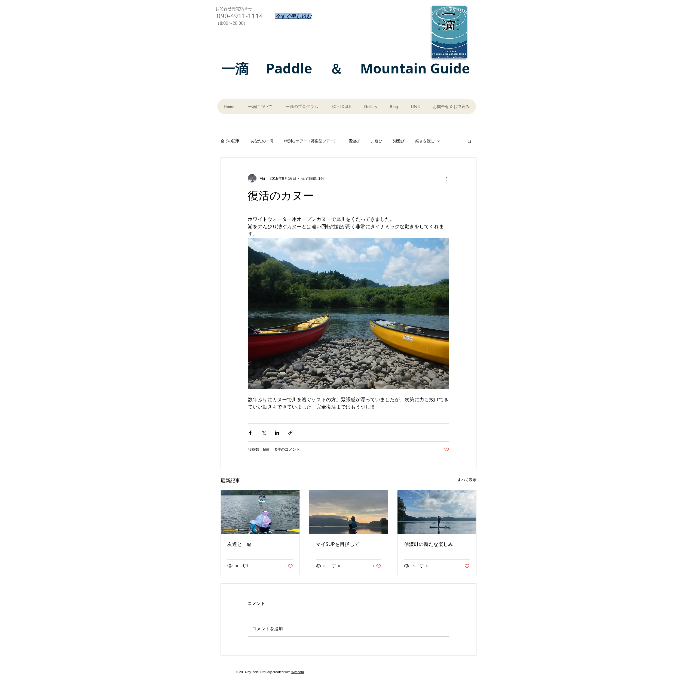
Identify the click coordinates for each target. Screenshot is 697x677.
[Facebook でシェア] (250, 432)
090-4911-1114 (240, 15)
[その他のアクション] (446, 178)
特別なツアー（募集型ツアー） (311, 141)
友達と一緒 (239, 544)
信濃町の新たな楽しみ (428, 544)
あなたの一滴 (261, 141)
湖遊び (399, 141)
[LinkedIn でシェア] (277, 432)
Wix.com (297, 672)
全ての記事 (230, 141)
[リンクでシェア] (290, 432)
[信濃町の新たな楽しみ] (437, 512)
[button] (469, 141)
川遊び (376, 141)
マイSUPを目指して (337, 544)
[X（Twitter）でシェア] (263, 432)
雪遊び (354, 141)
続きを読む (425, 141)
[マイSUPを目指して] (348, 512)
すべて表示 (466, 480)
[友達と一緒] (260, 512)
